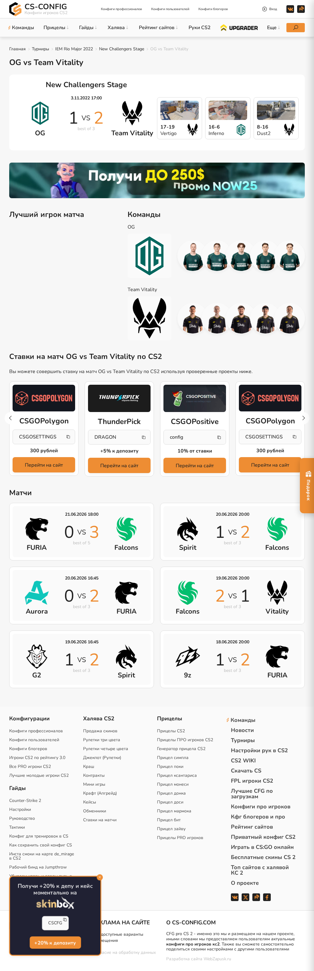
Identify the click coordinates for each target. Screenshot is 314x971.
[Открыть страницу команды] (154, 256)
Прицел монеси (173, 784)
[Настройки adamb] (265, 256)
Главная (17, 49)
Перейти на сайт (44, 465)
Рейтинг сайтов (252, 826)
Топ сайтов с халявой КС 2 (260, 870)
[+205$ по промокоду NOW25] (157, 180)
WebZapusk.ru (217, 959)
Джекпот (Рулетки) (102, 758)
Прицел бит (169, 820)
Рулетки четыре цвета (105, 749)
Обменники (94, 811)
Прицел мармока (174, 811)
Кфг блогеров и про (258, 816)
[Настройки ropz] (217, 318)
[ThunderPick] (119, 398)
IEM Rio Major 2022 (74, 49)
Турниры (40, 49)
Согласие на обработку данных (124, 952)
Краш (88, 766)
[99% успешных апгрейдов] (239, 27)
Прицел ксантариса (177, 775)
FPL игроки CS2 (252, 780)
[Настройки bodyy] (217, 256)
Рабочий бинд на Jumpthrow (38, 867)
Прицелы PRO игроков (180, 838)
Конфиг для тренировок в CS (38, 836)
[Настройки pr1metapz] (289, 256)
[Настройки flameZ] (265, 318)
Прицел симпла (173, 758)
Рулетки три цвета (101, 740)
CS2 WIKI (243, 760)
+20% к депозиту (55, 943)
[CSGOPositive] (194, 398)
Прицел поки (170, 766)
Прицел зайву (171, 829)
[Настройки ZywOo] (241, 318)
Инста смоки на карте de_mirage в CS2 (41, 856)
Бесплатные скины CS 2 (263, 857)
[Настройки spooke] (241, 256)
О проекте (245, 883)
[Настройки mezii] (289, 318)
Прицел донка (171, 793)
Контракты (94, 775)
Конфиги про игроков (260, 806)
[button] (303, 418)
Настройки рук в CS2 (259, 750)
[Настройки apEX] (193, 318)
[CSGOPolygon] (44, 398)
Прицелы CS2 (171, 731)
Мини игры (94, 784)
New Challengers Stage (121, 49)
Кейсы (89, 802)
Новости (242, 730)
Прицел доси (170, 802)
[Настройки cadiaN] (193, 256)
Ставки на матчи (100, 820)
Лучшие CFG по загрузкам (252, 793)
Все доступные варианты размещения (117, 937)
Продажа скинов (100, 731)
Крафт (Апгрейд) (100, 793)
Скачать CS (246, 770)
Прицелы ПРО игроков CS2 (185, 740)
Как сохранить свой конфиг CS (40, 845)
